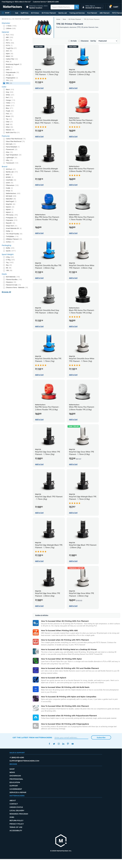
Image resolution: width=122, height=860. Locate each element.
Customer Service (39, 2)
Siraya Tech (11, 226)
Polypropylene (12, 78)
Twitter (54, 744)
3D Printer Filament (49, 13)
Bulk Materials (13, 277)
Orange (10, 100)
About (13, 800)
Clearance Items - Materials (17, 287)
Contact (14, 804)
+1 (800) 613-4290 (52, 2)
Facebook (49, 744)
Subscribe (101, 737)
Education (15, 782)
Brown (10, 116)
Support (14, 786)
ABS (9, 37)
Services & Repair (18, 792)
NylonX (9, 212)
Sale (16, 13)
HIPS (9, 70)
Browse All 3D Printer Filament (16, 19)
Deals (4, 274)
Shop (12, 769)
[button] (36, 7)
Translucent (12, 163)
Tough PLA (11, 48)
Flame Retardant (13, 147)
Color (4, 87)
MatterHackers (13, 193)
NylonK (9, 209)
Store (64, 19)
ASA (9, 51)
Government (16, 789)
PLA (10, 35)
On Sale (74, 41)
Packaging (6, 245)
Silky (9, 160)
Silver (9, 127)
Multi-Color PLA (13, 132)
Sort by (93, 41)
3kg (9, 265)
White (10, 95)
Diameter (6, 23)
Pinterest (68, 744)
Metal (9, 56)
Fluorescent (11, 149)
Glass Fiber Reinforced (15, 141)
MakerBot (11, 199)
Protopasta (11, 218)
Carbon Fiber (12, 59)
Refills (10, 248)
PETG (10, 43)
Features (6, 136)
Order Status (16, 807)
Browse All (6, 292)
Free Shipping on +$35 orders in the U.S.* (16, 2)
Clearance (85, 41)
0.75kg (10, 260)
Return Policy (16, 820)
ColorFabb (11, 180)
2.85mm (11, 28)
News (12, 772)
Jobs (12, 817)
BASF (9, 174)
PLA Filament (92, 13)
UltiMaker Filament (14, 239)
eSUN (9, 183)
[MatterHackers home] (12, 7)
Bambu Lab (62, 13)
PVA (8, 61)
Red (9, 97)
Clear (9, 122)
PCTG (9, 45)
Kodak (9, 188)
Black (10, 89)
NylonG (10, 207)
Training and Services (77, 13)
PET (9, 40)
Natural (10, 130)
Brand (4, 166)
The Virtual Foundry (14, 234)
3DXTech (11, 169)
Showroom (15, 776)
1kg (10, 262)
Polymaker (11, 220)
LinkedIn (63, 744)
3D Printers (35, 13)
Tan (9, 119)
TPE (9, 83)
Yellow (10, 103)
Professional (16, 779)
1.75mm (11, 26)
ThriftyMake (12, 236)
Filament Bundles (14, 279)
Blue (9, 108)
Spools (11, 251)
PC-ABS (10, 75)
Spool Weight (8, 254)
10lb (9, 270)
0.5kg (10, 257)
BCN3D (9, 177)
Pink (9, 114)
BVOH (9, 67)
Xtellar (9, 231)
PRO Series (12, 215)
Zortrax (10, 242)
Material (5, 32)
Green (10, 105)
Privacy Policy (17, 824)
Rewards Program (19, 814)
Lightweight (11, 157)
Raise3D (10, 223)
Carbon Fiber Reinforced (16, 139)
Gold (9, 124)
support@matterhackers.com (24, 761)
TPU (9, 80)
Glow (9, 152)
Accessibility (16, 830)
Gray (9, 92)
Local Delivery (17, 810)
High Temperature (13, 155)
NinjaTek (10, 204)
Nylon (9, 53)
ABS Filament (105, 13)
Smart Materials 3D (14, 228)
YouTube (72, 744)
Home (58, 19)
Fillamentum (12, 185)
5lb (8, 268)
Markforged (11, 201)
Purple (10, 111)
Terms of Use (16, 827)
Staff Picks (24, 13)
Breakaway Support (14, 64)
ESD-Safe (11, 144)
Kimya (9, 191)
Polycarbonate (12, 72)
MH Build (11, 196)
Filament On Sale (13, 285)
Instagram (59, 744)
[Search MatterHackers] (76, 7)
